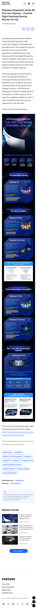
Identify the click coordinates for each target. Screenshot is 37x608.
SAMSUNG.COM (7, 593)
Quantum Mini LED (9, 469)
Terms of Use (6, 584)
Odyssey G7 (16, 461)
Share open (32, 29)
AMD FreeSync (7, 452)
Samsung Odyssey (23, 469)
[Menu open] (33, 3)
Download (28, 29)
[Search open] (24, 3)
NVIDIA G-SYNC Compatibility (12, 456)
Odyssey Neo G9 (27, 461)
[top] (33, 605)
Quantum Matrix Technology (12, 465)
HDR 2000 (18, 452)
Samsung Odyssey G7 (9, 473)
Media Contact (6, 590)
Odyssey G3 (28, 456)
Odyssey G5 (6, 461)
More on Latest (17, 551)
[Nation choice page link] (29, 3)
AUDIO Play (24, 29)
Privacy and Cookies (8, 587)
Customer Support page (14, 496)
